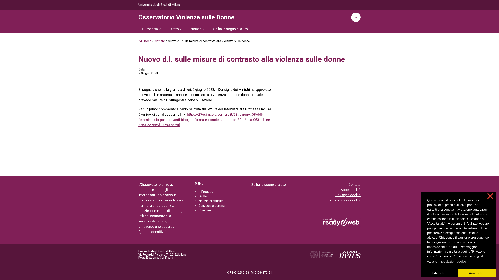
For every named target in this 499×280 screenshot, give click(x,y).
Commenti (205, 210)
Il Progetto (206, 191)
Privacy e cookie (348, 195)
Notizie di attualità (211, 201)
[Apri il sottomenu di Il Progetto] (159, 29)
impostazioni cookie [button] (452, 261)
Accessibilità (351, 190)
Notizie (159, 41)
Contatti (354, 184)
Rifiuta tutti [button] (439, 273)
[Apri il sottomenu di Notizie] (203, 29)
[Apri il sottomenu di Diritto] (180, 29)
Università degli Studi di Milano (159, 5)
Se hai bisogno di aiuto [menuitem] (230, 29)
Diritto (203, 196)
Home (146, 41)
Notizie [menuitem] (196, 29)
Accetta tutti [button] (477, 273)
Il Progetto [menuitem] (150, 29)
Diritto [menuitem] (174, 29)
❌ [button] (490, 196)
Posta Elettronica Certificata (155, 257)
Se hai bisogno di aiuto (268, 184)
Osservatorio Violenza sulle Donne (186, 17)
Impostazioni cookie (345, 200)
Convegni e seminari (212, 205)
